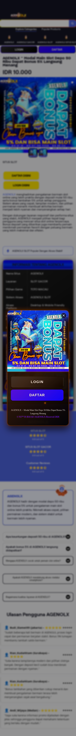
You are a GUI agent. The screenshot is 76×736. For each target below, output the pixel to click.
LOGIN (37, 382)
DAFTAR (37, 395)
